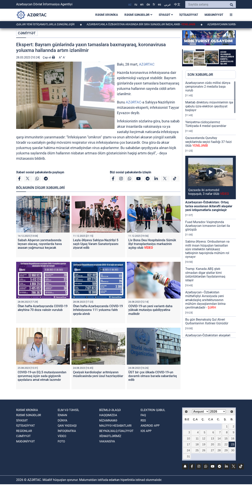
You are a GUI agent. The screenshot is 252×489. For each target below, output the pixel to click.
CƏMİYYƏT (27, 33)
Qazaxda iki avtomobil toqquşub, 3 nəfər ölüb (208, 192)
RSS (143, 420)
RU (135, 4)
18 (197, 444)
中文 (177, 4)
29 (226, 450)
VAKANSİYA (107, 441)
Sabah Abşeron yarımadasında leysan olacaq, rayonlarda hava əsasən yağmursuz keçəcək (40, 244)
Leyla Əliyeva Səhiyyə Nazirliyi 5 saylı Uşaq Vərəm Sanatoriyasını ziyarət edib (95, 244)
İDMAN (62, 415)
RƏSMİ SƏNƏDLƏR (137, 15)
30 (232, 450)
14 (219, 438)
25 (197, 450)
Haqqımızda (108, 415)
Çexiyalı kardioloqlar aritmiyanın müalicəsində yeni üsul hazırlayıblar (98, 374)
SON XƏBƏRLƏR (200, 74)
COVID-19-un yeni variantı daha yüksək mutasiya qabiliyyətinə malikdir (150, 309)
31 (188, 456)
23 (232, 444)
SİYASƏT (165, 15)
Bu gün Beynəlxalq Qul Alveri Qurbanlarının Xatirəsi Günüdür (206, 321)
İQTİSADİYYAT (188, 15)
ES (159, 4)
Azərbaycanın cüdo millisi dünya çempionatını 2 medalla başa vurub (207, 86)
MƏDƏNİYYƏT (214, 15)
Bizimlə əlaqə (110, 410)
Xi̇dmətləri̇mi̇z (110, 436)
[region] (210, 209)
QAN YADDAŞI (67, 425)
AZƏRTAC (147, 64)
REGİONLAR (24, 431)
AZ (130, 4)
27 (212, 450)
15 (226, 438)
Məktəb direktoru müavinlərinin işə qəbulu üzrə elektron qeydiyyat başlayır (209, 106)
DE (148, 4)
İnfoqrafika (67, 431)
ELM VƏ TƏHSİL (68, 410)
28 (219, 450)
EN (142, 4)
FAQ (143, 415)
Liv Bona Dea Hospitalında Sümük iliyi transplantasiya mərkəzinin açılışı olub (152, 244)
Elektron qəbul (153, 410)
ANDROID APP (150, 425)
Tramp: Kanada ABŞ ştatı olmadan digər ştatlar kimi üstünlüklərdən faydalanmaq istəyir (205, 274)
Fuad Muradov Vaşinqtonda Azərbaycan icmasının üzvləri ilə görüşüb (207, 225)
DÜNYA (62, 420)
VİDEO (62, 436)
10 (188, 438)
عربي (167, 4)
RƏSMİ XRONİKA (106, 15)
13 (212, 438)
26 (203, 450)
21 (219, 444)
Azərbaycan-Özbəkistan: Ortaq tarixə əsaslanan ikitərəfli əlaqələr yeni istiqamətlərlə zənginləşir (208, 206)
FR (154, 4)
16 (232, 438)
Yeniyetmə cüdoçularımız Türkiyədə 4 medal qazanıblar (205, 124)
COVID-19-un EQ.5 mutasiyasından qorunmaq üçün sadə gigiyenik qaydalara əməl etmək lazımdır (42, 376)
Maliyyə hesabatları (115, 425)
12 (203, 438)
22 (226, 444)
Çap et (47, 57)
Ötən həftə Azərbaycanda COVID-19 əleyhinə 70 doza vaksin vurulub (43, 308)
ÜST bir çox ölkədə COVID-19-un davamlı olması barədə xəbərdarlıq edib (152, 376)
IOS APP (146, 431)
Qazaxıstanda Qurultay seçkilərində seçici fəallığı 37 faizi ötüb (208, 141)
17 (188, 444)
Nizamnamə (108, 420)
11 (197, 438)
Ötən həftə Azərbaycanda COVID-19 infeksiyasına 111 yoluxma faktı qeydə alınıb (98, 309)
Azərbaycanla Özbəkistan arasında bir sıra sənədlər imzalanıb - (124, 24)
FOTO (61, 441)
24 (188, 450)
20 (212, 444)
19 (203, 444)
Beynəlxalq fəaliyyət (116, 431)
